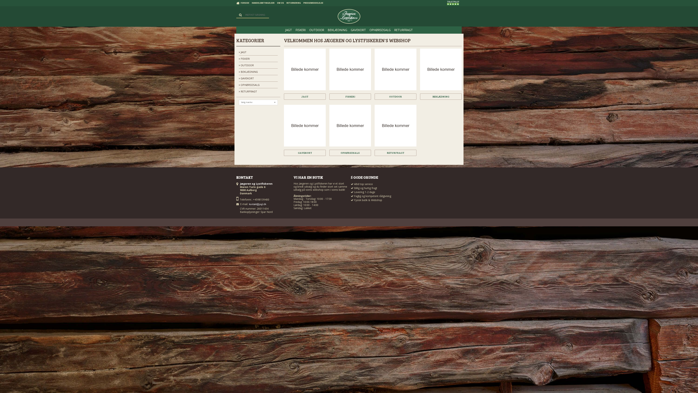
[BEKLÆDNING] (441, 69)
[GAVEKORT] (305, 125)
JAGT (243, 52)
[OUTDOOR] (395, 69)
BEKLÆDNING (249, 72)
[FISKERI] (350, 69)
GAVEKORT (247, 78)
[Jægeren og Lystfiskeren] (349, 16)
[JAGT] (305, 69)
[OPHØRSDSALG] (350, 125)
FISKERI (245, 58)
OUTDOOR (247, 65)
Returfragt (248, 91)
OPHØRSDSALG (250, 85)
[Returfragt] (395, 125)
